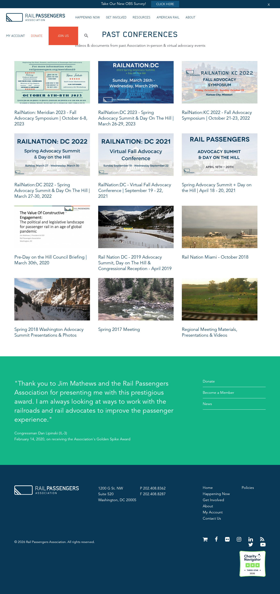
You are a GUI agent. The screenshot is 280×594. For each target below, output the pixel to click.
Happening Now (87, 17)
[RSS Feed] (262, 539)
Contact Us (212, 518)
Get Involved (116, 17)
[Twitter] (251, 545)
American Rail (168, 17)
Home (208, 487)
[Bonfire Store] (206, 539)
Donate (36, 35)
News (207, 404)
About (190, 17)
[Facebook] (217, 539)
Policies (248, 487)
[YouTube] (263, 545)
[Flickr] (228, 539)
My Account (15, 35)
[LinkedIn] (251, 539)
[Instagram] (240, 539)
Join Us (63, 35)
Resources (141, 17)
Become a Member (218, 392)
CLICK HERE (165, 4)
